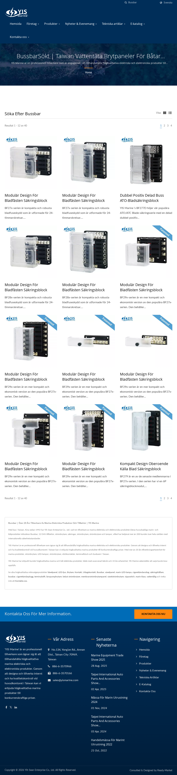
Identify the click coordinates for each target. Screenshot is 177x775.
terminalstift (39, 577)
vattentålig (151, 577)
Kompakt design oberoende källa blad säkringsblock (144, 466)
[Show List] (170, 113)
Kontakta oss (18, 37)
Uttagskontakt (89, 572)
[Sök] (125, 2)
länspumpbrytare (54, 577)
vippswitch (130, 577)
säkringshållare (157, 572)
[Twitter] (11, 708)
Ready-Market (164, 770)
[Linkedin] (16, 708)
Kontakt (78, 572)
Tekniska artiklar (113, 24)
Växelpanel (52, 572)
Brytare (70, 572)
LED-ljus (62, 572)
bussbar (11, 577)
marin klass (141, 577)
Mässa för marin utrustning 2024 (109, 700)
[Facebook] (6, 708)
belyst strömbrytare (71, 577)
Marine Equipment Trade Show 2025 (107, 657)
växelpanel (110, 572)
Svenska (168, 2)
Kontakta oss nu (153, 614)
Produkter (51, 24)
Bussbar (100, 572)
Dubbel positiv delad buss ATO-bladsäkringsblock (142, 198)
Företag (32, 24)
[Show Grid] (164, 113)
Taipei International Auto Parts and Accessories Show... (107, 678)
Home (88, 72)
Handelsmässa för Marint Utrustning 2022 (108, 742)
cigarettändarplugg (24, 577)
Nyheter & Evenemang (80, 24)
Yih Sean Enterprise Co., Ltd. (40, 770)
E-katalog (137, 24)
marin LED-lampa (124, 572)
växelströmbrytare (116, 577)
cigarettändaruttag (141, 572)
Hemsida (15, 24)
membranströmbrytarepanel (93, 577)
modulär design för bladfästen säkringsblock (26, 198)
